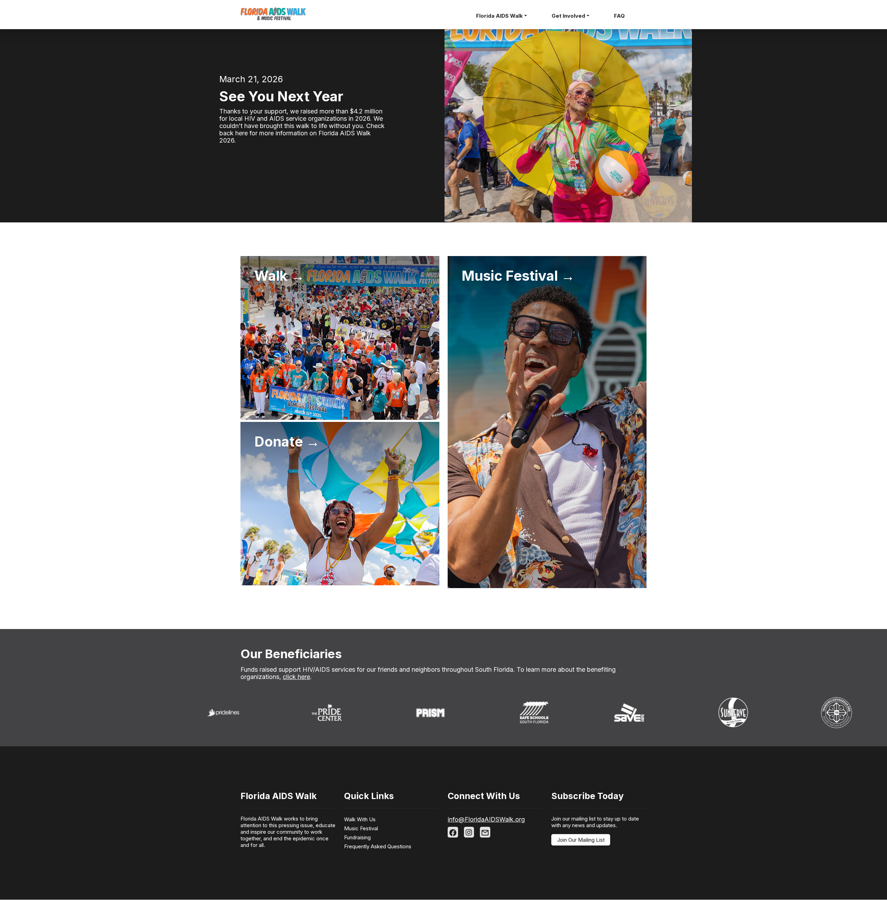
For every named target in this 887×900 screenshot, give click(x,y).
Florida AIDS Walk (499, 15)
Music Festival (361, 828)
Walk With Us (360, 819)
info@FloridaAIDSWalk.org (486, 819)
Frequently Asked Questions (377, 846)
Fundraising (357, 837)
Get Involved (568, 15)
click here (296, 676)
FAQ (619, 15)
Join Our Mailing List (581, 840)
